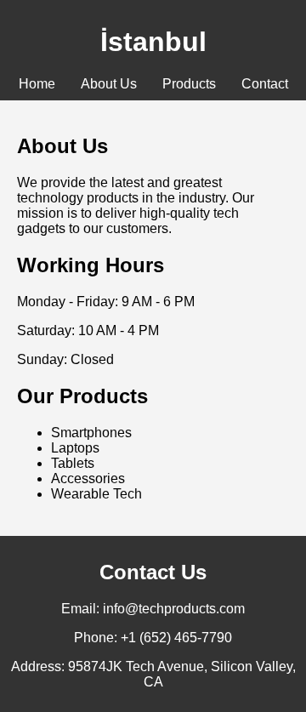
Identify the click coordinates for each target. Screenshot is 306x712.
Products (189, 84)
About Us (109, 84)
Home (37, 84)
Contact (264, 84)
